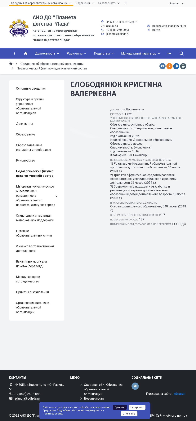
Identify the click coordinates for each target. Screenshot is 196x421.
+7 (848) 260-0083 (117, 29)
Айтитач (179, 394)
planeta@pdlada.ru (117, 33)
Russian (174, 3)
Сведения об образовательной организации (96, 389)
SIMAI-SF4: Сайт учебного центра (163, 415)
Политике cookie (52, 413)
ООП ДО (180, 224)
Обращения (114, 385)
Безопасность (94, 398)
